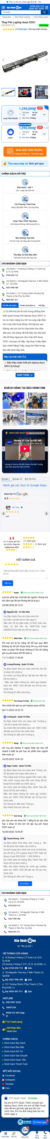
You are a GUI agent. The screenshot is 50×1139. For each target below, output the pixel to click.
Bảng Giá (25, 1137)
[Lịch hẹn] (46, 7)
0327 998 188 (12, 287)
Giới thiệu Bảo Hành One (14, 1030)
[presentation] (3, 60)
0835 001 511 (12, 300)
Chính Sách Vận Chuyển (16, 1055)
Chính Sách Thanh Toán (16, 1064)
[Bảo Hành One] (14, 7)
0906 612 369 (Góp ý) (15, 1014)
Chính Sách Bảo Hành (14, 1043)
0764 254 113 (12, 275)
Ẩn (23, 356)
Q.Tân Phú (31, 479)
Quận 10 (18, 479)
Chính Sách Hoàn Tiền (15, 1060)
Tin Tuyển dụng (14, 1022)
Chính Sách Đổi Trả (13, 1051)
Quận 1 (7, 479)
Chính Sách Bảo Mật (14, 1047)
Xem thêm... (25, 884)
